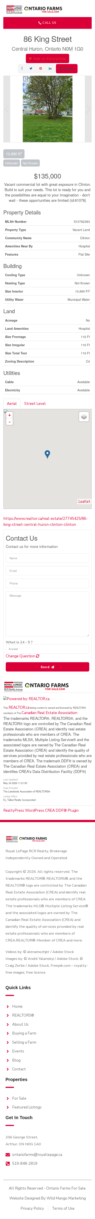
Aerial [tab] (12, 403)
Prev (7, 109)
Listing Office (10, 796)
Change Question (21, 656)
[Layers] (84, 416)
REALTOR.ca (19, 707)
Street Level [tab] (35, 403)
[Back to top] (83, 1207)
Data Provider (10, 788)
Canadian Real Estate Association (49, 712)
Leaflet (84, 501)
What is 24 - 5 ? (19, 642)
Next (88, 109)
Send (46, 667)
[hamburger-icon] (82, 9)
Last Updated (10, 779)
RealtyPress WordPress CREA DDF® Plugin (41, 810)
